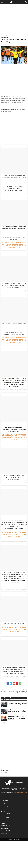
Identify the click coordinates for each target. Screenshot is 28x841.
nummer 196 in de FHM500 (10, 104)
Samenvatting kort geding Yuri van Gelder (7, 692)
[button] (26, 2)
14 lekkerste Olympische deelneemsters (16, 96)
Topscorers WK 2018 (5, 830)
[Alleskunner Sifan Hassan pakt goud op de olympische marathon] (4, 704)
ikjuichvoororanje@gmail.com (20, 792)
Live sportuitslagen (5, 800)
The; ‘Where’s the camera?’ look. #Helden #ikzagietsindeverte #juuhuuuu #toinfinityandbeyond (14, 477)
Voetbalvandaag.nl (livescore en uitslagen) (10, 806)
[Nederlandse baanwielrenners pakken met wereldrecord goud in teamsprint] (4, 718)
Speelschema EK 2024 (5, 813)
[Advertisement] (14, 18)
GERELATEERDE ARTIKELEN (7, 697)
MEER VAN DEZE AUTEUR (6, 699)
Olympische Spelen (4, 37)
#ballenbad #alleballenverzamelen (14, 623)
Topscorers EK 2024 (5, 817)
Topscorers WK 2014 (5, 825)
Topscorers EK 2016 (5, 828)
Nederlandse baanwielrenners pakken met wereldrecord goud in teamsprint (17, 718)
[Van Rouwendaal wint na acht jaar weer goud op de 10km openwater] (4, 711)
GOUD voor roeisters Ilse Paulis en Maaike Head (21, 692)
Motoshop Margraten (5, 803)
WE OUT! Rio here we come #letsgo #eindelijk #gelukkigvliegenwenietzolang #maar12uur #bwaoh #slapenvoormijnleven (14, 285)
